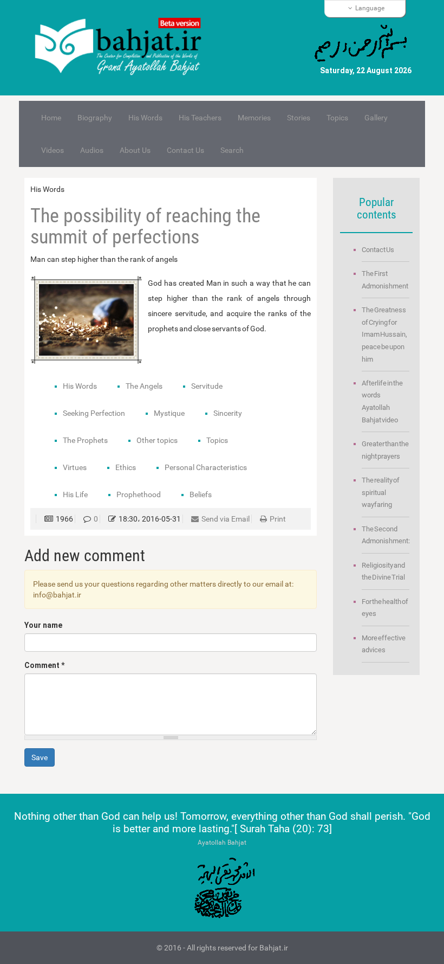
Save (39, 757)
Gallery (376, 117)
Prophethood (138, 494)
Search (232, 150)
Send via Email (225, 519)
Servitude (207, 386)
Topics (337, 117)
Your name (43, 625)
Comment (44, 665)
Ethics (125, 467)
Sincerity (227, 413)
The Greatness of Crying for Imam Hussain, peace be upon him (384, 334)
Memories (254, 117)
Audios (91, 150)
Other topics (157, 440)
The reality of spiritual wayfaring (381, 492)
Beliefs (201, 494)
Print (278, 519)
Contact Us (185, 150)
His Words (145, 117)
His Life (75, 494)
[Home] (122, 47)
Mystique (169, 413)
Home (51, 117)
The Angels (144, 386)
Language (369, 8)
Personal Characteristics (206, 467)
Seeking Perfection (94, 413)
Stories (298, 117)
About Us (135, 150)
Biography (94, 117)
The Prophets (85, 440)
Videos (52, 150)
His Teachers (200, 117)
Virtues (75, 467)
